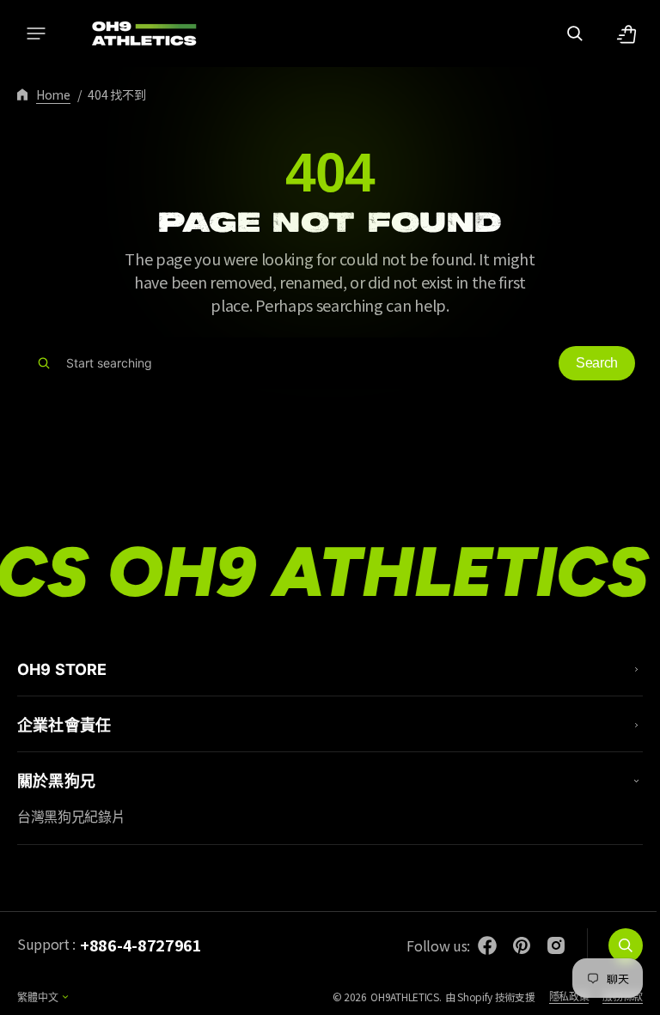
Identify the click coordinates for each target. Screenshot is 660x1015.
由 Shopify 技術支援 (477, 996)
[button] (36, 33)
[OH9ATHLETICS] (133, 33)
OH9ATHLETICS (391, 996)
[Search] (44, 363)
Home (53, 94)
